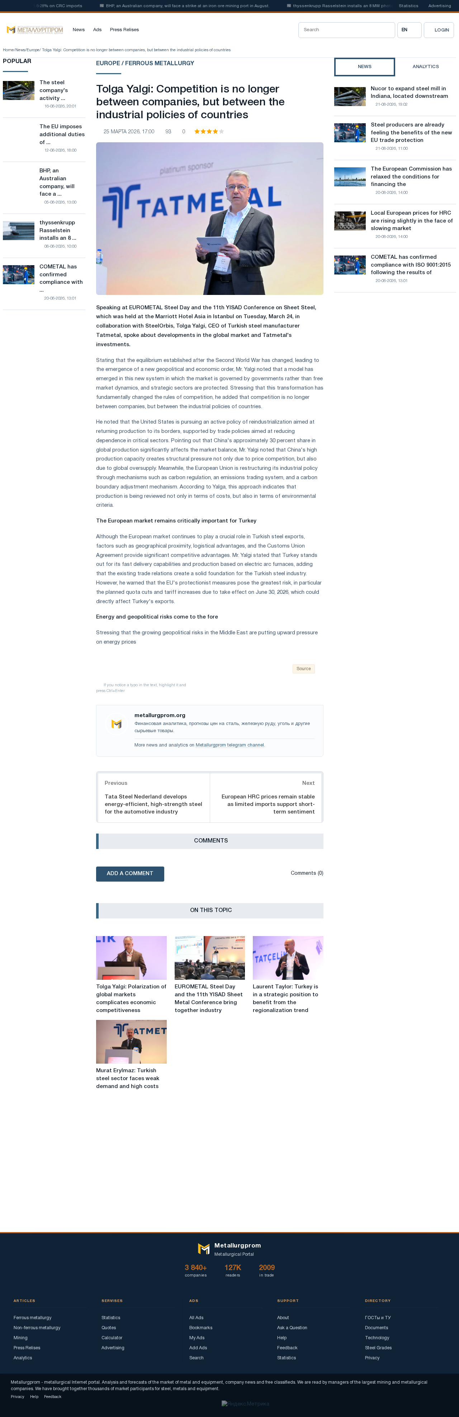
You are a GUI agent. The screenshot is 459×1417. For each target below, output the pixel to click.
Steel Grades (378, 1348)
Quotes (108, 1328)
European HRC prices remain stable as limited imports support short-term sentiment (268, 805)
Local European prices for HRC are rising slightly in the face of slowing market (412, 221)
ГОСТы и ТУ (378, 1318)
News (79, 30)
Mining (21, 1338)
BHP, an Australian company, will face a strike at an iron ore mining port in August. (171, 6)
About (283, 1318)
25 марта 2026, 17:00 (129, 132)
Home (8, 50)
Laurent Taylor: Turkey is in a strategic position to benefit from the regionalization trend (285, 998)
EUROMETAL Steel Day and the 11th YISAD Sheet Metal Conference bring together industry (209, 998)
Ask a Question (292, 1328)
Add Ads (198, 1348)
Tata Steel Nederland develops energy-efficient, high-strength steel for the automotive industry (153, 805)
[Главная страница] (33, 30)
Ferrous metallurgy (32, 1318)
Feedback (287, 1348)
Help (282, 1338)
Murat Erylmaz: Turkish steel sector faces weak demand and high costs (127, 1078)
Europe (33, 50)
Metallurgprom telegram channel (230, 745)
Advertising (440, 6)
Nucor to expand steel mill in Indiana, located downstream (409, 92)
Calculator (111, 1338)
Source (304, 669)
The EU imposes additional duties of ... (62, 134)
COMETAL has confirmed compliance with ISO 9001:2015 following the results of (411, 265)
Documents (376, 1328)
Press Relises (124, 30)
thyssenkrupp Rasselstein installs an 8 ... (57, 230)
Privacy (372, 1358)
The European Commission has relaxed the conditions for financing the (411, 177)
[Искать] (387, 30)
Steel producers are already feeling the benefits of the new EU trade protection (411, 133)
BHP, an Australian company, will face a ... (57, 182)
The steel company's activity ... (53, 90)
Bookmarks (200, 1328)
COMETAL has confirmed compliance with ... (61, 278)
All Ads (196, 1318)
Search (196, 1358)
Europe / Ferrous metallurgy (145, 63)
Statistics (408, 6)
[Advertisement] (395, 360)
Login (442, 30)
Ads (97, 30)
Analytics (23, 1358)
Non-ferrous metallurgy (37, 1328)
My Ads (196, 1338)
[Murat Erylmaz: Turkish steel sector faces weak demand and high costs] (131, 1042)
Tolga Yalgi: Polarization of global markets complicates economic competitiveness (131, 998)
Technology (377, 1338)
